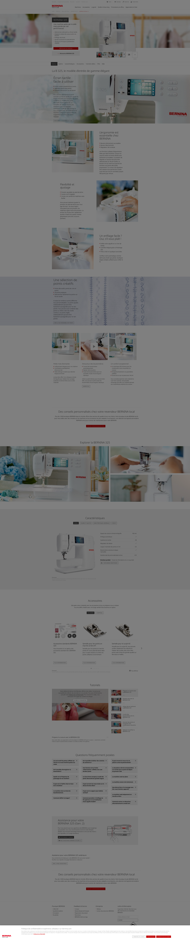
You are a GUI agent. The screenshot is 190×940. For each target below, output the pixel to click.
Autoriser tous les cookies (163, 936)
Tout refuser (151, 936)
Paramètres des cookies (139, 936)
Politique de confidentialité (39, 934)
